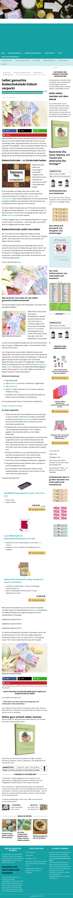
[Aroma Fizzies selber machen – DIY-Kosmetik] (9, 825)
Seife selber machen (14, 53)
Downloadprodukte (49, 60)
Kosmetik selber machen (33, 53)
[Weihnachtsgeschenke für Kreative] (40, 826)
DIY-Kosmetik (36, 60)
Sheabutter (42, 364)
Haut (60, 53)
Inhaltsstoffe (49, 53)
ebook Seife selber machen (10, 57)
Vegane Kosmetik (63, 60)
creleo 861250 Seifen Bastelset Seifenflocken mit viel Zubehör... (60, 371)
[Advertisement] (36, 36)
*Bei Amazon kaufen (37, 509)
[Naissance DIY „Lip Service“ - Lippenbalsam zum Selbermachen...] (60, 425)
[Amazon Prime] (42, 505)
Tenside (27, 210)
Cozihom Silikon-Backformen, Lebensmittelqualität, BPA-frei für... (60, 404)
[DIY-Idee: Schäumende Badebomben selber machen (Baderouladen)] (24, 824)
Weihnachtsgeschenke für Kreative (40, 837)
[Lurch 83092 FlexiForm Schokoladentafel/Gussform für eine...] (24, 525)
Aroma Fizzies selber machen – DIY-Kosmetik (8, 835)
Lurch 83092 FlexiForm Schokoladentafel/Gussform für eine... (20, 537)
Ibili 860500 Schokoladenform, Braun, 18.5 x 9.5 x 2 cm (24, 494)
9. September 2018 (9, 97)
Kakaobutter (30, 196)
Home (3, 53)
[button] (9, 130)
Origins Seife (53, 454)
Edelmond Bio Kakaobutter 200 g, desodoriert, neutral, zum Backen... (24, 580)
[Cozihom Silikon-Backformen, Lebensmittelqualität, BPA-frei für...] (60, 392)
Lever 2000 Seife (54, 451)
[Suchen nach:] (61, 67)
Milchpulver (13, 383)
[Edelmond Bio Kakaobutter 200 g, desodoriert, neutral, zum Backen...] (24, 569)
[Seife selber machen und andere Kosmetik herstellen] (36, 17)
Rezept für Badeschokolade (12, 406)
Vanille (27, 389)
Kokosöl (34, 329)
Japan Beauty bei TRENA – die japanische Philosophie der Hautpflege (58, 470)
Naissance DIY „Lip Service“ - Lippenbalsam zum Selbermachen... (60, 436)
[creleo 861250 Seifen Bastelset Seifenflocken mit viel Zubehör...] (60, 360)
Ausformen (26, 419)
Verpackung (11, 215)
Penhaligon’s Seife (54, 457)
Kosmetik (34, 610)
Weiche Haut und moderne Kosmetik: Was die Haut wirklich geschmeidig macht (59, 462)
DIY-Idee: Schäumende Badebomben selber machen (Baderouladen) (23, 836)
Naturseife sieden (6, 60)
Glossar (3, 64)
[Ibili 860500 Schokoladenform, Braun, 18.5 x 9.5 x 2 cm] (24, 485)
